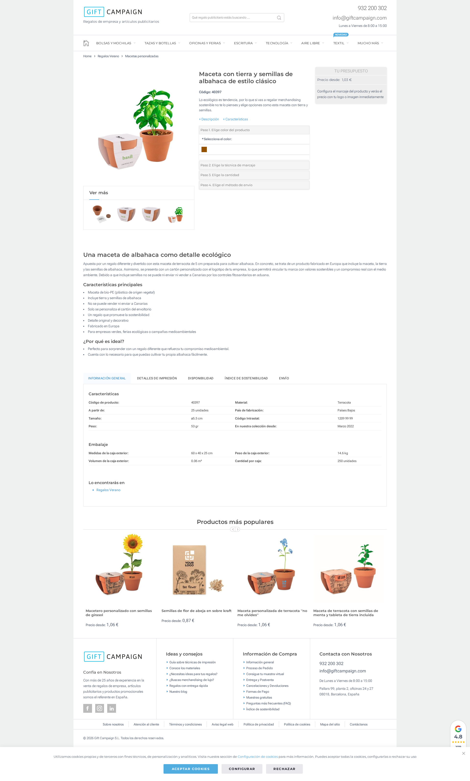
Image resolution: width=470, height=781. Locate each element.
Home (87, 56)
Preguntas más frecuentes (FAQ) (268, 703)
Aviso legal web (223, 724)
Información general (260, 662)
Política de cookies (297, 724)
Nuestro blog (178, 691)
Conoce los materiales (184, 668)
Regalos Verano (108, 56)
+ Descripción (209, 119)
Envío (284, 378)
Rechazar (284, 769)
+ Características (235, 119)
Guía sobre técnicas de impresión (192, 662)
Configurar (242, 769)
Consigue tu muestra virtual (265, 674)
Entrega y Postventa (260, 680)
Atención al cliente (146, 724)
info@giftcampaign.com (360, 18)
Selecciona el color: (216, 139)
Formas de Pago (257, 691)
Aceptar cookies (191, 769)
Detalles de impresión (157, 378)
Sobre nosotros (113, 724)
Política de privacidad (259, 724)
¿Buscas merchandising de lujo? (191, 680)
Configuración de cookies (258, 756)
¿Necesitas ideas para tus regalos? (193, 674)
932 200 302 (372, 8)
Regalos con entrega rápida (188, 686)
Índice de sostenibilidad (246, 378)
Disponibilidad (200, 378)
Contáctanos (358, 724)
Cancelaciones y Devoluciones (267, 686)
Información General (107, 378)
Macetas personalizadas (141, 56)
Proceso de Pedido (259, 668)
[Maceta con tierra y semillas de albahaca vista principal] (138, 127)
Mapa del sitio (330, 724)
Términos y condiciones (185, 724)
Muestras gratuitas (259, 697)
